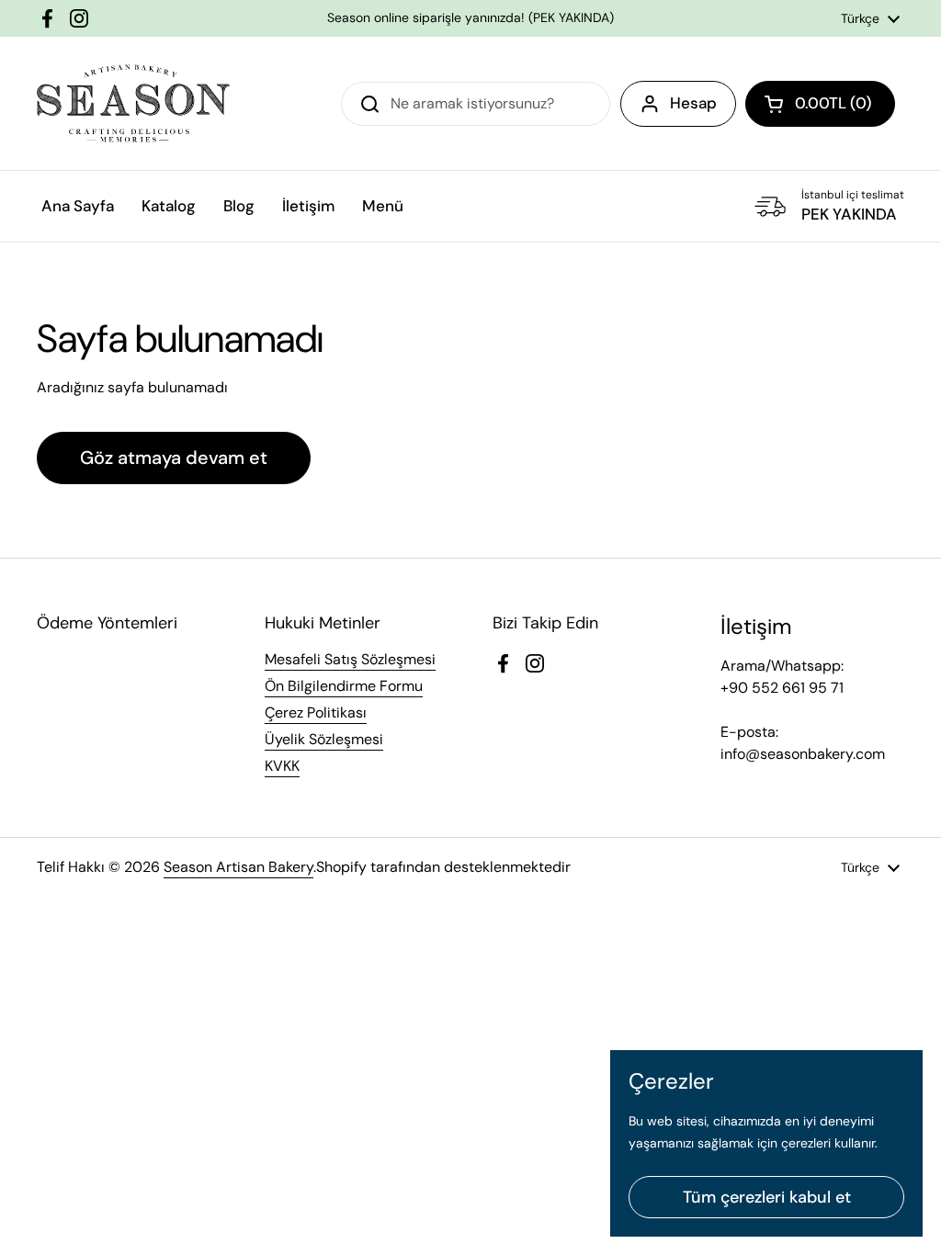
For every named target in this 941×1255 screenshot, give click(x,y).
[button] (820, 104)
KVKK (282, 765)
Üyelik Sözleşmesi (324, 739)
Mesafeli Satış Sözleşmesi (350, 659)
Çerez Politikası (316, 712)
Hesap (693, 103)
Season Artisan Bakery (238, 866)
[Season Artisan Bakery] (133, 103)
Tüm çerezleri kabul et (767, 1197)
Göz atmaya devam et (173, 457)
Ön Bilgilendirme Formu (344, 685)
